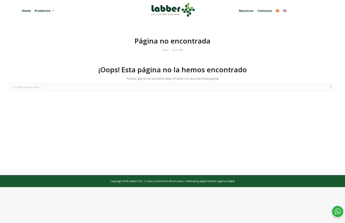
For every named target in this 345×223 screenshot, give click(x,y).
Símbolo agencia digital (221, 181)
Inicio (165, 50)
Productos (43, 11)
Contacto (265, 11)
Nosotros (246, 11)
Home (26, 11)
